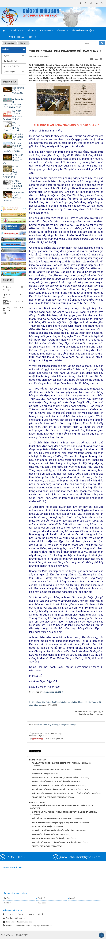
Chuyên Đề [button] (45, 30)
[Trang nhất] (4, 30)
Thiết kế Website (8, 935)
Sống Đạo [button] (62, 30)
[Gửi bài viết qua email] (91, 59)
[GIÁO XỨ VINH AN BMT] (13, 244)
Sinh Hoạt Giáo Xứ (11, 66)
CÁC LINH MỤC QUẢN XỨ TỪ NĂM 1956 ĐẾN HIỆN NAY (13, 147)
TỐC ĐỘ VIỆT (22, 935)
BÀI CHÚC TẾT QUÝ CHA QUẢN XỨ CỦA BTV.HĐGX (12, 115)
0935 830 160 (16, 857)
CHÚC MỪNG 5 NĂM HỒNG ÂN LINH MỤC (13, 196)
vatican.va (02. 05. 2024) (53, 692)
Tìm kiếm (7, 903)
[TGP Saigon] (13, 233)
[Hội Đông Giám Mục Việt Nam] (13, 220)
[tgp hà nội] (13, 208)
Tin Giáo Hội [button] (15, 30)
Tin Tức (7, 898)
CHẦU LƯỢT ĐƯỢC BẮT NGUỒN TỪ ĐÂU (13, 159)
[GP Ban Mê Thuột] (13, 214)
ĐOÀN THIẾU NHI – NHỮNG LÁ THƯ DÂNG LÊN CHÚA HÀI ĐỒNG (13, 103)
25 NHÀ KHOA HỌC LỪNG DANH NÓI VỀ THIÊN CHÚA (13, 185)
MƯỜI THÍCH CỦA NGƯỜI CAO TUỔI (17, 137)
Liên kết (72, 898)
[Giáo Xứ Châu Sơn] (11, 17)
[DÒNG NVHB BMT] (13, 273)
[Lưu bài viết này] (101, 59)
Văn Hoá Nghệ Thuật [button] (82, 30)
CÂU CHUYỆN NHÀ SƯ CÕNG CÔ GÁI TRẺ (11, 126)
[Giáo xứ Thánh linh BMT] (13, 256)
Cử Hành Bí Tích (10, 61)
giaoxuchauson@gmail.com (79, 857)
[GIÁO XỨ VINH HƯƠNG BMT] (13, 238)
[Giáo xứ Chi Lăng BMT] (13, 263)
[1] (30, 702)
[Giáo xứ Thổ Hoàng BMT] (13, 249)
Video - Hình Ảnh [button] (17, 37)
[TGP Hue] (13, 226)
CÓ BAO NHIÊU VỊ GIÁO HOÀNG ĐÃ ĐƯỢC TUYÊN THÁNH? (11, 171)
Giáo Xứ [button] (31, 30)
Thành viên (42, 898)
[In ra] (96, 59)
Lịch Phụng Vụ (9, 71)
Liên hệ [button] (32, 37)
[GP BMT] (13, 268)
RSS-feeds (42, 903)
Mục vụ (6, 55)
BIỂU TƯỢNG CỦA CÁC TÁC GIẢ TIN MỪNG (13, 92)
